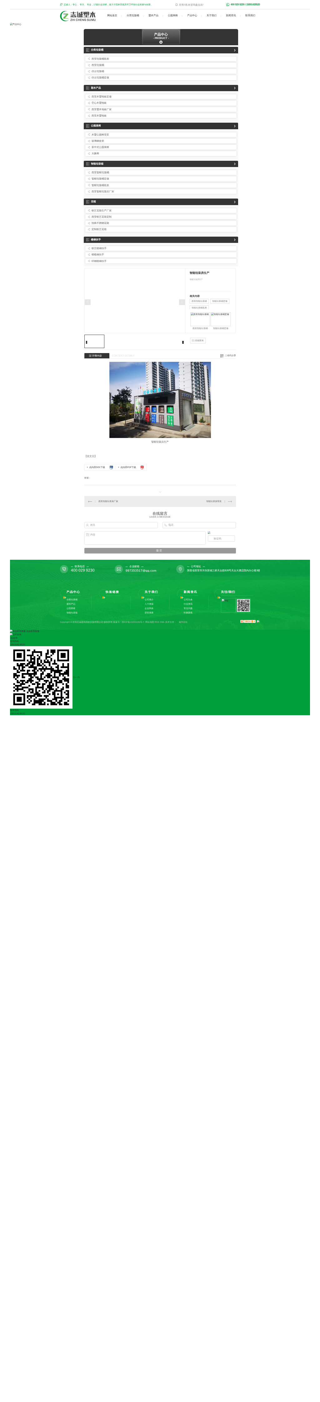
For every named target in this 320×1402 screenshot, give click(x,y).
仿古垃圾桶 (98, 71)
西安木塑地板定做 (102, 96)
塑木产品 (153, 15)
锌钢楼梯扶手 (99, 261)
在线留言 (199, 340)
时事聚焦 (188, 613)
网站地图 (149, 622)
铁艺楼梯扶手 (99, 248)
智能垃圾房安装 (214, 501)
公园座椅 (173, 15)
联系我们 (250, 15)
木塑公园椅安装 (100, 134)
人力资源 (149, 604)
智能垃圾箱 (97, 163)
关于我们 (212, 15)
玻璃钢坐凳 (98, 141)
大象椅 (95, 153)
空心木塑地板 (99, 102)
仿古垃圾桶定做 (100, 77)
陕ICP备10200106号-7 (133, 622)
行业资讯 (188, 604)
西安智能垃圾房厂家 (103, 191)
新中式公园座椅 (100, 147)
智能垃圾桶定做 (100, 178)
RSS (157, 622)
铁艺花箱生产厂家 (102, 210)
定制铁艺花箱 (99, 229)
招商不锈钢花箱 (100, 223)
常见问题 (188, 608)
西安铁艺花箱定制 (102, 216)
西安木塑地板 (99, 115)
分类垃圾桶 (133, 15)
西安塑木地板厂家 (102, 109)
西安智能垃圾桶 (100, 172)
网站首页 (112, 15)
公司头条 (188, 599)
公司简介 (149, 599)
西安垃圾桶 (98, 65)
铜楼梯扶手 (98, 254)
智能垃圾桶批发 (100, 185)
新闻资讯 (231, 15)
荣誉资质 (149, 613)
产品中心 (192, 15)
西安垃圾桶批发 (100, 58)
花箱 (93, 201)
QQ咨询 (14, 638)
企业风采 (149, 608)
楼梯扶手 (96, 239)
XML (162, 622)
